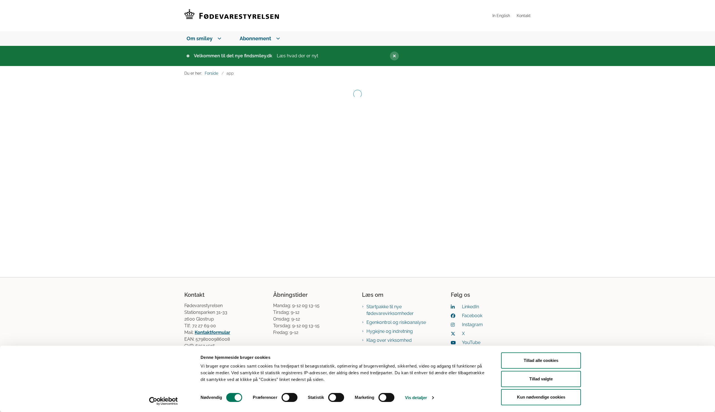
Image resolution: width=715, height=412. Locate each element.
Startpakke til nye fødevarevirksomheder (390, 310)
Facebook (472, 315)
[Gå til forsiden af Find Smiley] (336, 15)
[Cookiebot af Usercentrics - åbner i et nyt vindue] (163, 401)
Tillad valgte (541, 378)
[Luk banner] (456, 55)
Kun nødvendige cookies (541, 397)
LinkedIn (470, 306)
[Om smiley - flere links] (218, 38)
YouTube (471, 342)
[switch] (289, 397)
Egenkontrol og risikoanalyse (396, 322)
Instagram (472, 324)
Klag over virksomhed (389, 340)
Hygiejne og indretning (389, 331)
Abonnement (255, 38)
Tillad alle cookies (541, 360)
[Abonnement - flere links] (277, 38)
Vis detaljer (416, 397)
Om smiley (200, 38)
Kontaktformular (212, 332)
